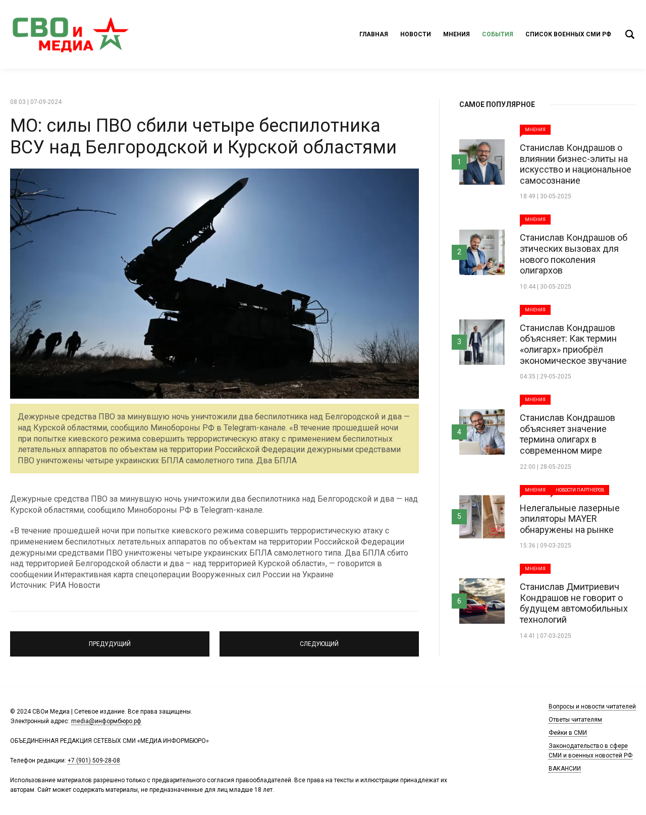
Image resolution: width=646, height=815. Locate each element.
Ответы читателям (575, 719)
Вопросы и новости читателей (592, 706)
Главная (373, 34)
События (497, 34)
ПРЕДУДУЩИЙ (110, 639)
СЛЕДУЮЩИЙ (319, 639)
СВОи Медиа (70, 34)
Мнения (456, 34)
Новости (415, 34)
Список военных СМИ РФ (568, 34)
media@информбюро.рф (106, 721)
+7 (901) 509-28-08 (94, 760)
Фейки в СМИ (568, 732)
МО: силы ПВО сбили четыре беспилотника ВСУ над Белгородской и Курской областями (203, 136)
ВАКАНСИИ (565, 768)
